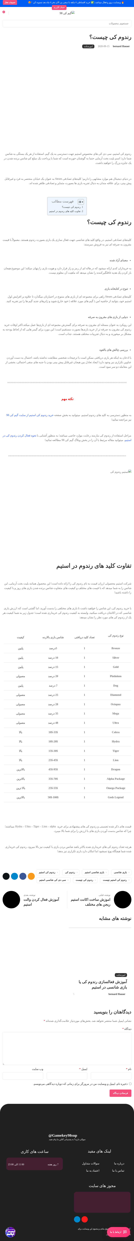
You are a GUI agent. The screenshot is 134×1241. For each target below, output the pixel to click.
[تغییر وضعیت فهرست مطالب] (79, 202)
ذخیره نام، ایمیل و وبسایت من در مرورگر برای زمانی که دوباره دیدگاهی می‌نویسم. (80, 1083)
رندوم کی (70, 872)
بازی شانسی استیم (94, 872)
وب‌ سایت (37, 1069)
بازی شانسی (120, 872)
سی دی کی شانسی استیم (52, 880)
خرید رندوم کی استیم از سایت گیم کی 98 (30, 415)
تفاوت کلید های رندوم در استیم (65, 211)
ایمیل (83, 1069)
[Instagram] (84, 1219)
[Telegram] (77, 1219)
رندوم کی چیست (84, 880)
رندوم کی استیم (47, 872)
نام (128, 1069)
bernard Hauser (121, 46)
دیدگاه (126, 1028)
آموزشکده (88, 46)
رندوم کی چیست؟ (71, 207)
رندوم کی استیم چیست (115, 880)
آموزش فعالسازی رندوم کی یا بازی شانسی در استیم (103, 984)
